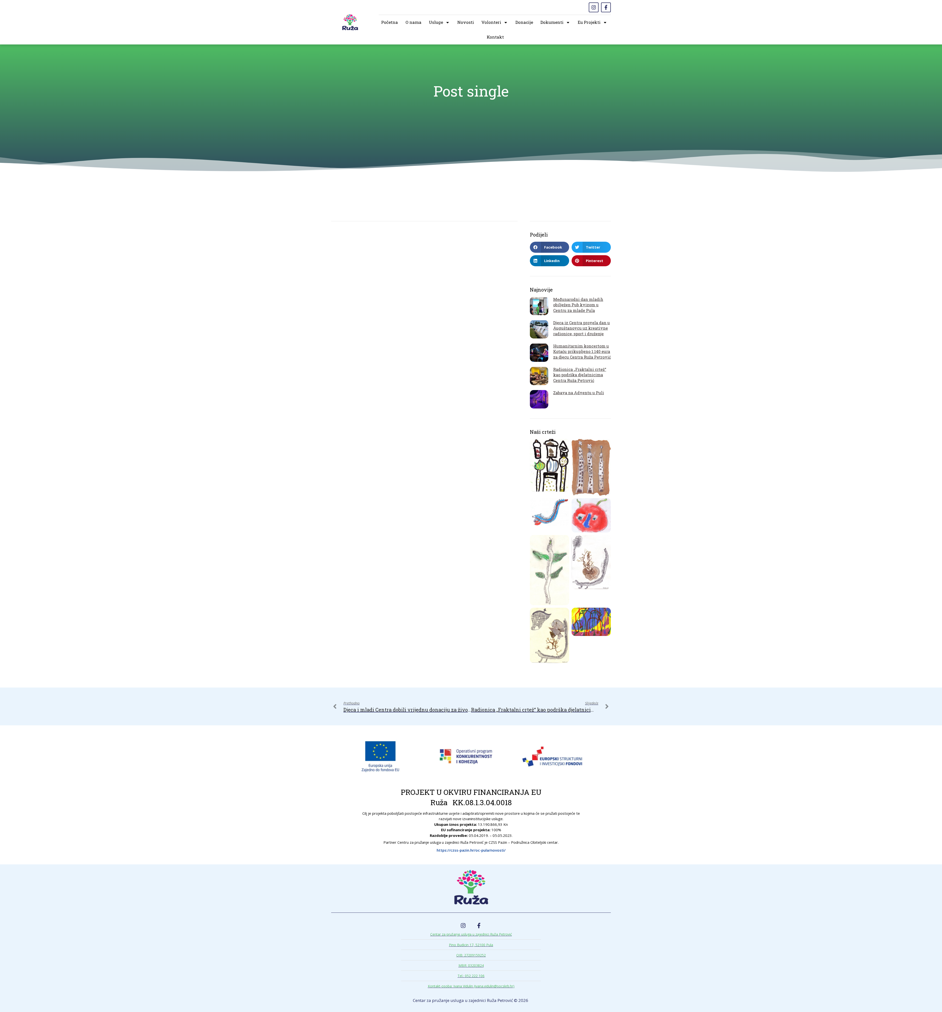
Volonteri (491, 22)
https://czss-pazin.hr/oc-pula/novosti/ (471, 850)
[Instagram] (594, 7)
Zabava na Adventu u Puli (578, 392)
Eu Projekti (589, 22)
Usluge (436, 22)
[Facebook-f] (606, 7)
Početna (389, 22)
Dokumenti (551, 22)
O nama (413, 22)
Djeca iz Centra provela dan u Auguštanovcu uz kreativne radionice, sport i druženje (581, 328)
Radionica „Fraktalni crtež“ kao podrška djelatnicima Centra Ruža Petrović (579, 375)
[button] (549, 247)
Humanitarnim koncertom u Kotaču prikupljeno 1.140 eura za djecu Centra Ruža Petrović (582, 351)
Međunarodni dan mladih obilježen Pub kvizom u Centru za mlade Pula (578, 305)
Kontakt (495, 37)
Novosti (465, 22)
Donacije (524, 22)
